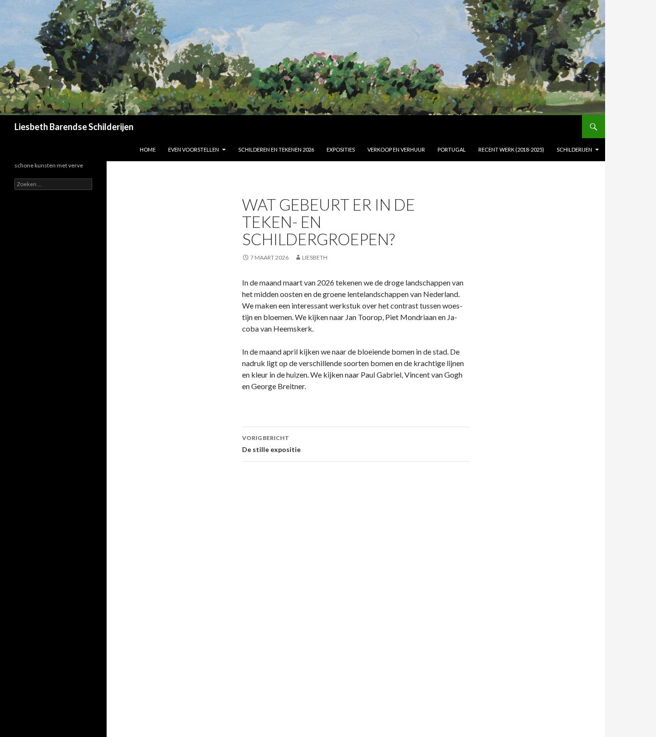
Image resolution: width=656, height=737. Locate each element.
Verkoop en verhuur (396, 149)
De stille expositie (271, 443)
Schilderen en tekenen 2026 (276, 149)
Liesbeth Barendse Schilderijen (74, 126)
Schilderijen (574, 149)
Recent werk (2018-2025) (511, 149)
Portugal (451, 149)
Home (148, 149)
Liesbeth (315, 257)
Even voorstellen (193, 149)
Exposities (341, 149)
